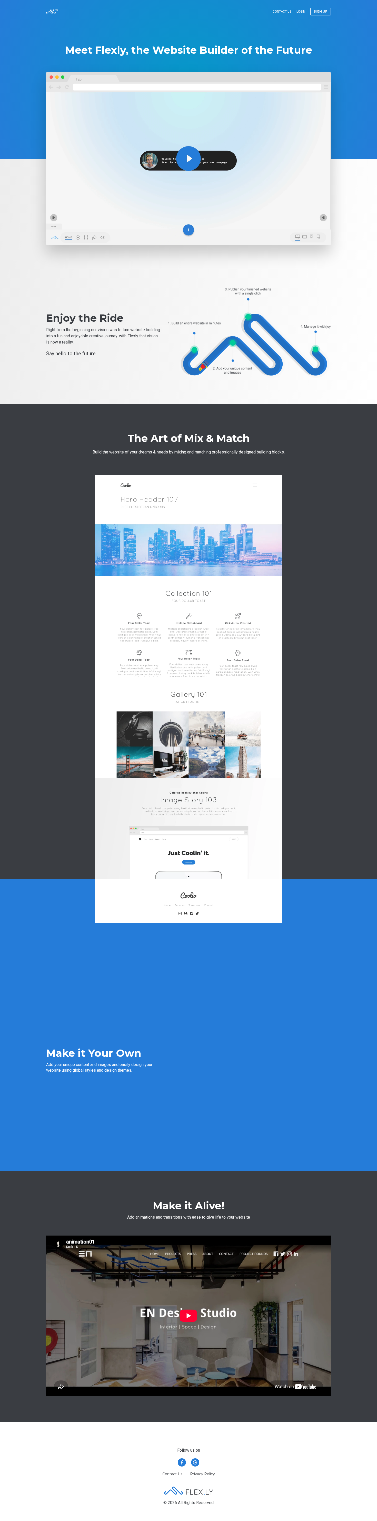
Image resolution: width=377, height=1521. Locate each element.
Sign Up (321, 11)
